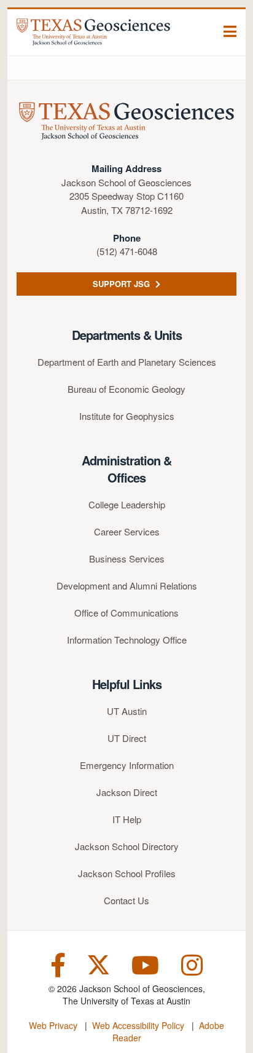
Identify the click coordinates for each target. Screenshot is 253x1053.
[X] (98, 963)
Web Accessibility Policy (138, 1025)
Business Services (127, 558)
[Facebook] (58, 963)
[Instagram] (192, 963)
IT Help (126, 819)
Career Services (127, 531)
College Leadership (126, 504)
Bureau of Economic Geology (126, 388)
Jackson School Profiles (127, 873)
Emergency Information (127, 765)
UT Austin (127, 710)
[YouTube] (145, 963)
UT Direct (126, 738)
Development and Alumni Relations (126, 585)
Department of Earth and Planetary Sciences (126, 361)
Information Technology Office (127, 639)
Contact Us (126, 900)
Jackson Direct (126, 792)
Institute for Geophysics (126, 415)
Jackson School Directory (127, 846)
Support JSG (122, 284)
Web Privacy (53, 1025)
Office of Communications (126, 612)
